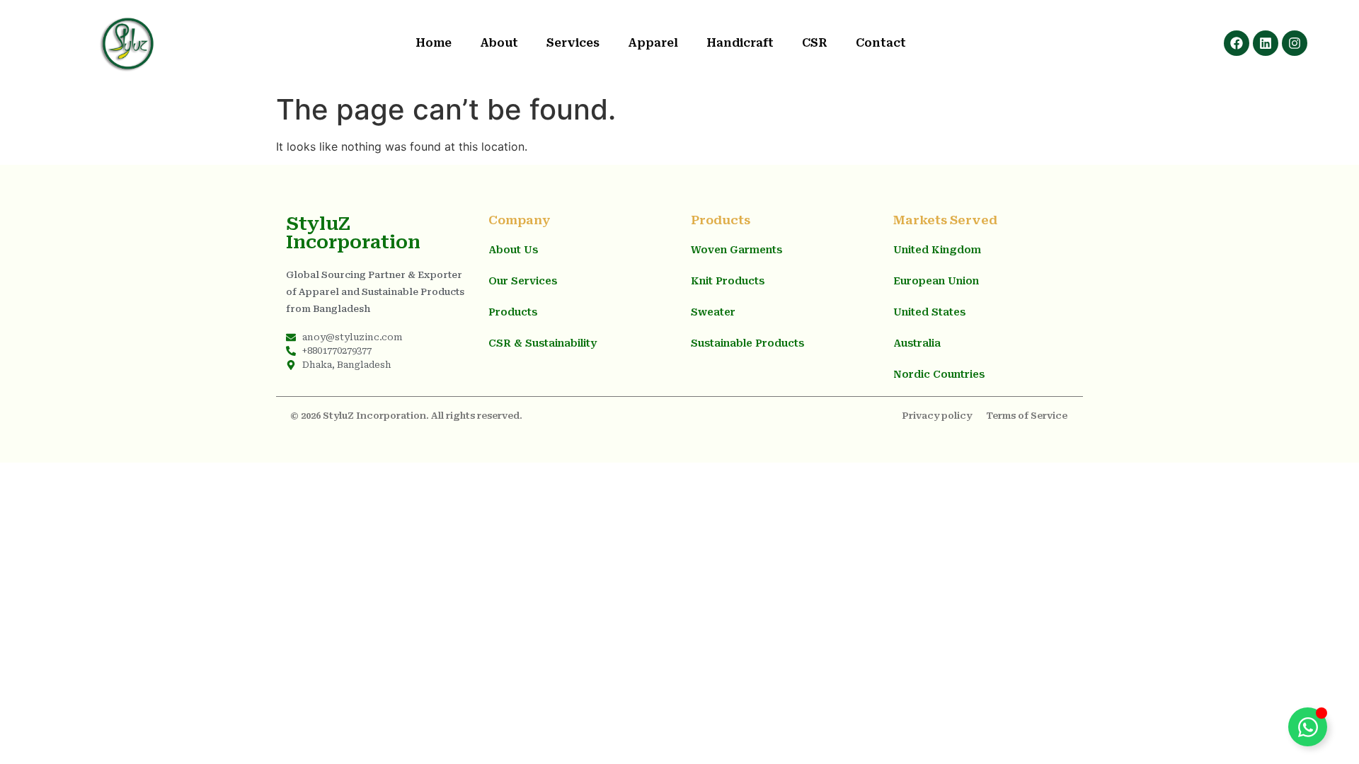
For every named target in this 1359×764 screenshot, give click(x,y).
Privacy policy (937, 415)
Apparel (653, 43)
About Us (513, 249)
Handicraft (740, 43)
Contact (881, 43)
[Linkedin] (1265, 43)
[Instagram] (1294, 43)
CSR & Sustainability (542, 343)
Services (573, 43)
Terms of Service (1026, 415)
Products (512, 312)
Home (433, 43)
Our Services (522, 280)
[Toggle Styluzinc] (1307, 726)
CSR (814, 43)
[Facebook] (1236, 43)
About (499, 43)
